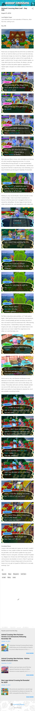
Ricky (9, 577)
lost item (23, 574)
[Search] (33, 3)
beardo (4, 574)
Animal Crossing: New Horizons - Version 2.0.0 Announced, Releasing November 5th (13, 637)
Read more (30, 653)
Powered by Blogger (18, 704)
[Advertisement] (18, 622)
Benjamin (16, 574)
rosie (14, 577)
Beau (9, 574)
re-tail (4, 577)
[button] (33, 8)
